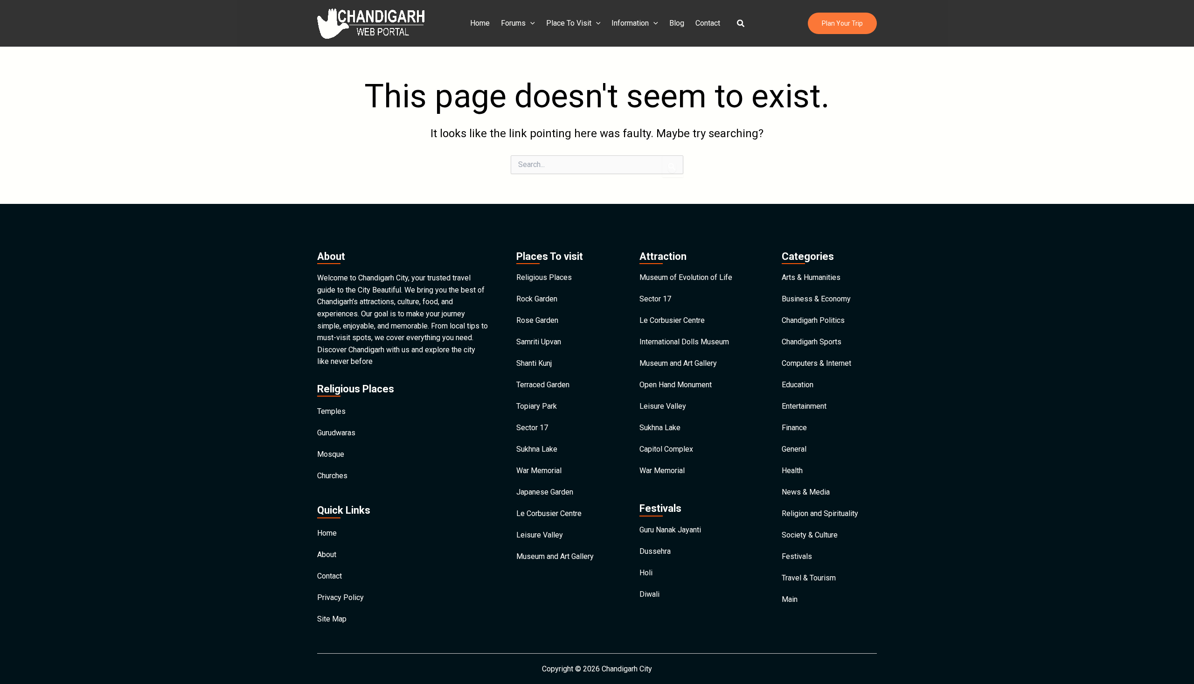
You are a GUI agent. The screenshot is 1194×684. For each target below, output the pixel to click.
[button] (741, 23)
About (326, 554)
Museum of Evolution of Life (685, 277)
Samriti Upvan (538, 341)
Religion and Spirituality (820, 513)
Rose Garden (537, 320)
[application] (530, 23)
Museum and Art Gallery (555, 556)
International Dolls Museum (684, 341)
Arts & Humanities (811, 277)
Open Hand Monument (675, 384)
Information (630, 23)
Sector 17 (532, 427)
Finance (794, 427)
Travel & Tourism (809, 577)
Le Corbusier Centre (549, 513)
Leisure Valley (539, 534)
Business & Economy (816, 298)
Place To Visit (568, 23)
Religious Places (544, 277)
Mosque (330, 454)
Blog (676, 23)
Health (792, 470)
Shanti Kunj (534, 363)
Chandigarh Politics (813, 320)
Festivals (797, 556)
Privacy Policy (340, 597)
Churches (332, 475)
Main (790, 599)
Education (797, 384)
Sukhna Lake (536, 449)
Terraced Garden (542, 384)
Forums (513, 23)
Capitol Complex (666, 449)
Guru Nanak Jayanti (670, 529)
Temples (331, 411)
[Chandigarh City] (370, 22)
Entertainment (804, 406)
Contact (707, 23)
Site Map (332, 618)
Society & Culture (810, 534)
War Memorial (539, 470)
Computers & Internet (816, 363)
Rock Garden (536, 298)
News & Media (806, 492)
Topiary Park (536, 406)
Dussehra (655, 551)
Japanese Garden (544, 492)
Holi (646, 572)
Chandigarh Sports (811, 341)
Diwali (649, 594)
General (794, 449)
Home (480, 23)
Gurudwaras (336, 432)
